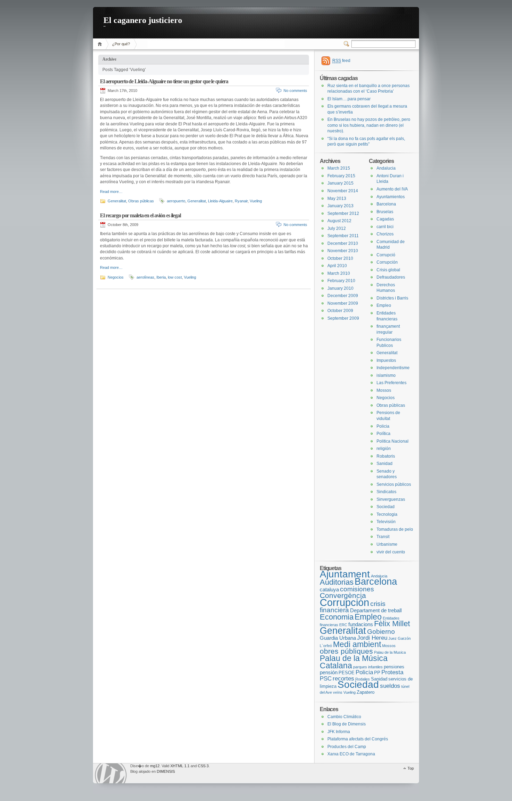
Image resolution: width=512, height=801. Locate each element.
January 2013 (340, 205)
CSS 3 (203, 766)
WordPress (111, 773)
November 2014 (342, 190)
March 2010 (338, 273)
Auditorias (337, 582)
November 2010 (342, 250)
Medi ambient (357, 644)
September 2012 (343, 213)
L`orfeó (326, 646)
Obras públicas (141, 201)
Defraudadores (391, 277)
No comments (295, 90)
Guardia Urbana (338, 638)
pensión (329, 672)
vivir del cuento (391, 552)
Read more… (111, 191)
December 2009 (342, 295)
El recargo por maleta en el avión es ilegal (140, 215)
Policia (383, 426)
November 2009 (342, 303)
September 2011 (343, 235)
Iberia (161, 277)
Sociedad (386, 506)
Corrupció (386, 254)
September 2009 (343, 318)
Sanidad (385, 463)
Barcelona (386, 204)
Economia (337, 617)
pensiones (394, 666)
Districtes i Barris (392, 298)
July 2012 (336, 228)
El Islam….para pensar (349, 98)
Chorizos (385, 234)
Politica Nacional (393, 441)
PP (377, 672)
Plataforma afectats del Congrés (357, 739)
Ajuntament (345, 574)
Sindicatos (386, 491)
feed (341, 60)
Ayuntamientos (391, 196)
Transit (383, 536)
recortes (343, 678)
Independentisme (393, 367)
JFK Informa (338, 731)
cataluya (329, 589)
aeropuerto (176, 201)
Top (411, 768)
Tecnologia (387, 514)
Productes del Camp (346, 746)
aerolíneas (145, 277)
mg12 (155, 766)
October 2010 (340, 258)
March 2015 (338, 168)
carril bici (385, 226)
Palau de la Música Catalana (354, 662)
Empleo (384, 305)
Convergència (343, 595)
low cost (175, 277)
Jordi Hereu (372, 638)
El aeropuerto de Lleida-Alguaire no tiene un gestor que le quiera (164, 81)
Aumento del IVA (392, 189)
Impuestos (386, 360)
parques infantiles (368, 667)
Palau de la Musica (390, 652)
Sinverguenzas (391, 499)
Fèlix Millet (392, 623)
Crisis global (388, 269)
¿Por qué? (121, 44)
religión (384, 448)
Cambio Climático (344, 716)
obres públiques (346, 651)
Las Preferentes (391, 382)
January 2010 (340, 288)
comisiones (357, 589)
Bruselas (385, 211)
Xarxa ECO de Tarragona (351, 754)
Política (383, 433)
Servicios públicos (394, 484)
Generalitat (117, 201)
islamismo (386, 375)
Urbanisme (387, 544)
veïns (337, 692)
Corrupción (387, 262)
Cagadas (385, 219)
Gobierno (381, 631)
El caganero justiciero (142, 20)
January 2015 (340, 183)
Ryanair (241, 201)
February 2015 (341, 175)
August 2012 (339, 220)
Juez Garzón (399, 638)
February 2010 (341, 280)
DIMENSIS (166, 771)
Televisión (386, 521)
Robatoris (386, 456)
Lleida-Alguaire (220, 201)
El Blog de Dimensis (346, 724)
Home (101, 44)
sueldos (390, 686)
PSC (326, 678)
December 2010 (342, 243)
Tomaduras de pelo (395, 529)
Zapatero (365, 692)
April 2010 (337, 265)
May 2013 (336, 198)
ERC (343, 625)
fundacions (360, 624)
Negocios (116, 277)
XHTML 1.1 (179, 766)
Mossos (384, 390)
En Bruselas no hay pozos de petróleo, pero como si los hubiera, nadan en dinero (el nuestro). (368, 125)
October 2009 (340, 310)
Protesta (392, 672)
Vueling (256, 201)
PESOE (347, 672)
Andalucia (386, 168)
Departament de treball (376, 610)
